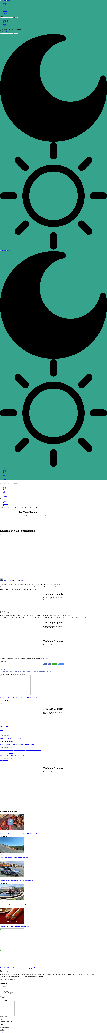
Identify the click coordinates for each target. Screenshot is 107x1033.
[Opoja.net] (5, 0)
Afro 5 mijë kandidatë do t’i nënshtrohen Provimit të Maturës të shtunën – (15, 732)
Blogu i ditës (4, 727)
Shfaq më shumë (9, 32)
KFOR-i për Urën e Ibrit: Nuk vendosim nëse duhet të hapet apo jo (13, 738)
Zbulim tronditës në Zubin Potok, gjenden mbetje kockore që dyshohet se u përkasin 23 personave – (20, 750)
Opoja (21, 580)
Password (2, 1024)
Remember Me (5, 1027)
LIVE (1, 730)
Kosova (11, 735)
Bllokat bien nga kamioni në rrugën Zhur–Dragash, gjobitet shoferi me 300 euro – (20, 697)
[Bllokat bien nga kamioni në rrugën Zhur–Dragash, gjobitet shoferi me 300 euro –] (15, 695)
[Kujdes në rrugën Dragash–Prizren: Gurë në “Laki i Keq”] (12, 853)
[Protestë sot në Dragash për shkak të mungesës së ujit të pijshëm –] (12, 900)
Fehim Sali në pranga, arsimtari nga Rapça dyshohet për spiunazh (16, 880)
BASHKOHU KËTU (51, 671)
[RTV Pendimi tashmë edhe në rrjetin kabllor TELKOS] (12, 944)
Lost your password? (5, 1032)
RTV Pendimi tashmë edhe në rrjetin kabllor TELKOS (13, 947)
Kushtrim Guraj (7, 580)
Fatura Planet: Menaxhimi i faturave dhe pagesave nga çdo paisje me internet (19, 968)
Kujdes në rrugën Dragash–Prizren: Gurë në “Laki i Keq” (12, 755)
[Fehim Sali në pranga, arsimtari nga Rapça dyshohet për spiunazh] (12, 876)
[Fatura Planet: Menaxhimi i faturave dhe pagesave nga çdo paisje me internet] (12, 965)
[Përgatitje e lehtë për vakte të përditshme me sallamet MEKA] (12, 923)
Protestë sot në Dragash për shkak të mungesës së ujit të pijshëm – (16, 904)
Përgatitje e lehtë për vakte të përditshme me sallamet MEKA (15, 926)
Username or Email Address (6, 1021)
